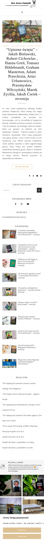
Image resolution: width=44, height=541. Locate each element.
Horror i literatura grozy (14, 46)
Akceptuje (22, 530)
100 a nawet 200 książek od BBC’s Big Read (19, 426)
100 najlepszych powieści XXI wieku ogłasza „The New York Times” (22, 418)
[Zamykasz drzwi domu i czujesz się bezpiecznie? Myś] (10, 508)
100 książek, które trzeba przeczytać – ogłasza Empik (20, 396)
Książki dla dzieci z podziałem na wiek (17, 447)
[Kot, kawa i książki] (22, 4)
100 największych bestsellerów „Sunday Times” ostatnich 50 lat (21, 407)
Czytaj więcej (22, 167)
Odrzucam (22, 536)
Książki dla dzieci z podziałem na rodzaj (18, 442)
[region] (22, 527)
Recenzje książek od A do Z (13, 431)
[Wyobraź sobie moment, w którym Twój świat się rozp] (10, 485)
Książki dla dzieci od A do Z (13, 437)
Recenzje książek (34, 46)
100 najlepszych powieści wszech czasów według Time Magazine (19, 386)
